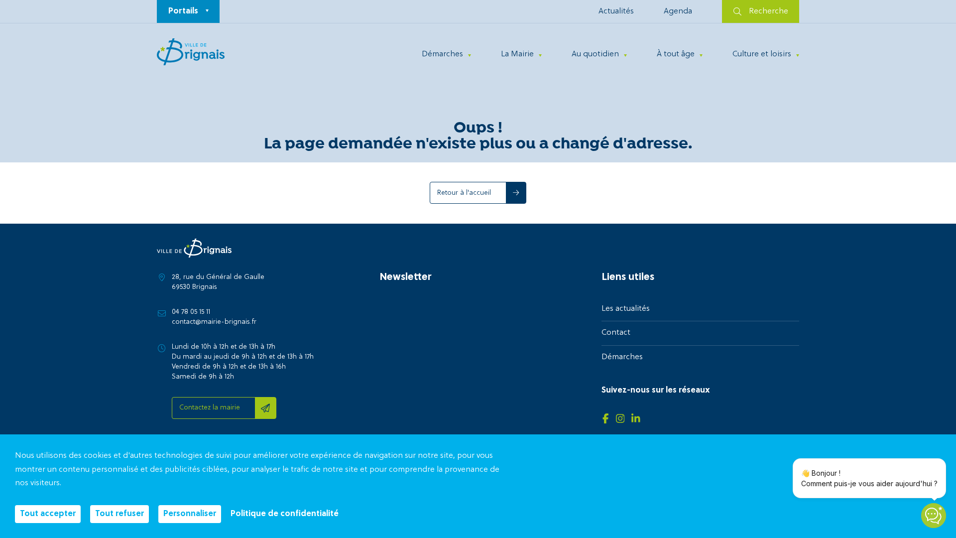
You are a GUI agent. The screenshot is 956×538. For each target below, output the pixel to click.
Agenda (678, 11)
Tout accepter (48, 514)
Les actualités (625, 308)
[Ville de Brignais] (191, 51)
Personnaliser (189, 514)
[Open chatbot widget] (933, 515)
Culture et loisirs (761, 54)
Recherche (768, 11)
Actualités (616, 11)
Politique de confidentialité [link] (285, 514)
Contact (615, 332)
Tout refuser (119, 514)
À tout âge (676, 54)
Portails (183, 11)
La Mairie (517, 54)
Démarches (442, 54)
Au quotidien (595, 54)
